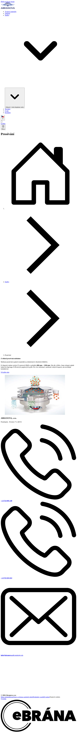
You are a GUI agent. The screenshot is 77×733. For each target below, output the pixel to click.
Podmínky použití (38, 697)
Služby (7, 282)
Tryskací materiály (10, 11)
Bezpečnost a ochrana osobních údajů (21, 697)
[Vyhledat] (1, 122)
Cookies (47, 697)
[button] (38, 122)
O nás (7, 111)
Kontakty (8, 112)
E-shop (3, 123)
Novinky (7, 109)
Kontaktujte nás (18, 655)
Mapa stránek (5, 697)
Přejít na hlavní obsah (7, 1)
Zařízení (7, 13)
